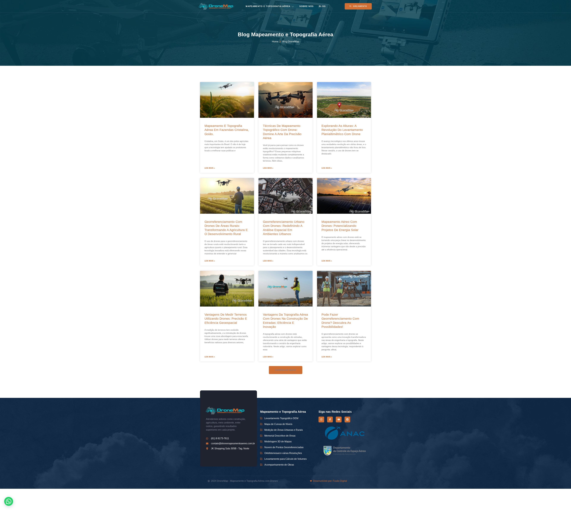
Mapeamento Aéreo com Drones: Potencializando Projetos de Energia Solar (339, 226)
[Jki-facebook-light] (330, 419)
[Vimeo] (347, 419)
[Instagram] (321, 419)
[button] (285, 370)
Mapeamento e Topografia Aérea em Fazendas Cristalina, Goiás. (226, 130)
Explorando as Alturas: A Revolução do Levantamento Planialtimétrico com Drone (342, 130)
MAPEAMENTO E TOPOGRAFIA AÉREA (268, 6)
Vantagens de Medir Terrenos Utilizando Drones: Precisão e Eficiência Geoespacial (225, 318)
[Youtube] (338, 419)
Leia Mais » (209, 168)
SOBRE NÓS (306, 6)
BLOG (322, 6)
